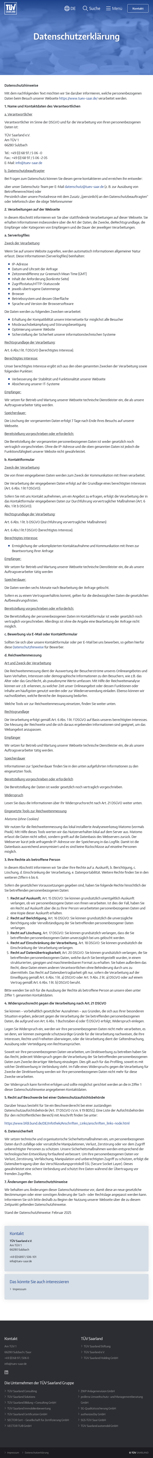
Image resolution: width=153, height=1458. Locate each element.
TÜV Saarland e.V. (94, 1352)
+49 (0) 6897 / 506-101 (23, 1256)
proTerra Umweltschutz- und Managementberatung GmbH (112, 1399)
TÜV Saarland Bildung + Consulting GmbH (31, 1402)
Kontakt (138, 8)
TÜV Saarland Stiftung (97, 1346)
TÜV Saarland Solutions (21, 1397)
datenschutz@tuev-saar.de (84, 187)
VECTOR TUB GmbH (19, 1425)
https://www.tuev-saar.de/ (78, 98)
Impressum (19, 1289)
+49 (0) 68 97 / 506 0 (16, 1358)
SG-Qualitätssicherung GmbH (98, 1408)
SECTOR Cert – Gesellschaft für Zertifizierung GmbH (38, 1420)
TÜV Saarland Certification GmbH (27, 1414)
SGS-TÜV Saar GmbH (93, 1420)
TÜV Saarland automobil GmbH (99, 1425)
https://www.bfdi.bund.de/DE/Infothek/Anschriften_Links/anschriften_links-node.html (66, 1123)
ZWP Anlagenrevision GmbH (98, 1391)
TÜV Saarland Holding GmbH (101, 1358)
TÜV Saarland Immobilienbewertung (29, 1408)
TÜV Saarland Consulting (22, 1391)
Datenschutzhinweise (28, 647)
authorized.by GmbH (93, 1414)
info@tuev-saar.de (28, 163)
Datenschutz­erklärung (37, 1452)
